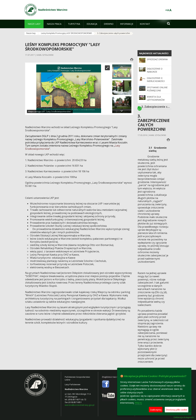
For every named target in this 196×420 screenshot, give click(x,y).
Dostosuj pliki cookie (176, 409)
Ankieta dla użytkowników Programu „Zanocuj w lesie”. (157, 101)
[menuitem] (33, 24)
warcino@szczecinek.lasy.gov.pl (79, 405)
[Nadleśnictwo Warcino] (30, 10)
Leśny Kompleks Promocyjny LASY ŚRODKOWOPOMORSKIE (66, 33)
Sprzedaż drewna (157, 59)
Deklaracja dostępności (184, 417)
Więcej (138, 402)
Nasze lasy (31, 33)
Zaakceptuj (155, 409)
